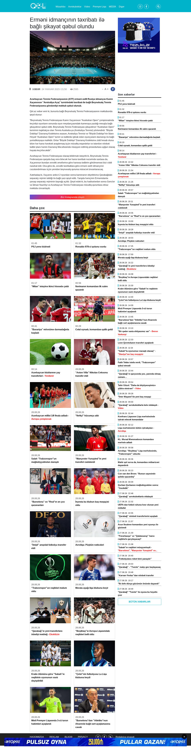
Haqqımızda (37, 737)
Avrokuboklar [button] (74, 6)
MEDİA (112, 6)
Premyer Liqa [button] (99, 6)
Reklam (54, 737)
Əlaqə (68, 737)
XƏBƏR (36, 89)
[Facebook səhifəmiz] (104, 739)
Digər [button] (121, 6)
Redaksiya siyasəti (125, 737)
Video (87, 6)
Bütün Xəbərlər (139, 602)
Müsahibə (60, 6)
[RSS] (110, 739)
